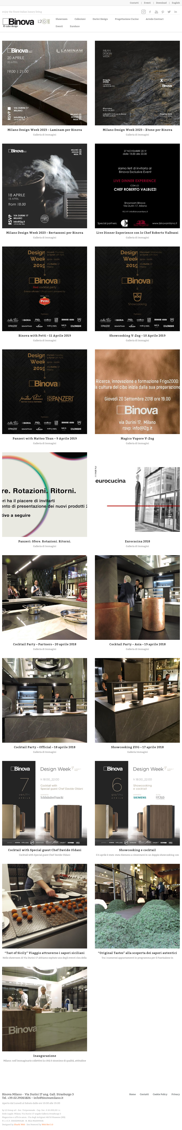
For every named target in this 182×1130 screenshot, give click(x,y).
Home (132, 1094)
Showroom (62, 19)
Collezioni (80, 19)
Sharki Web (19, 1124)
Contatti (134, 3)
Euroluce (75, 26)
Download (161, 3)
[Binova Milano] (27, 22)
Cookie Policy (160, 1094)
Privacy (176, 1094)
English (176, 3)
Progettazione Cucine (127, 19)
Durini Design (100, 19)
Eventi (147, 3)
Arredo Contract (155, 19)
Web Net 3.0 (47, 1124)
